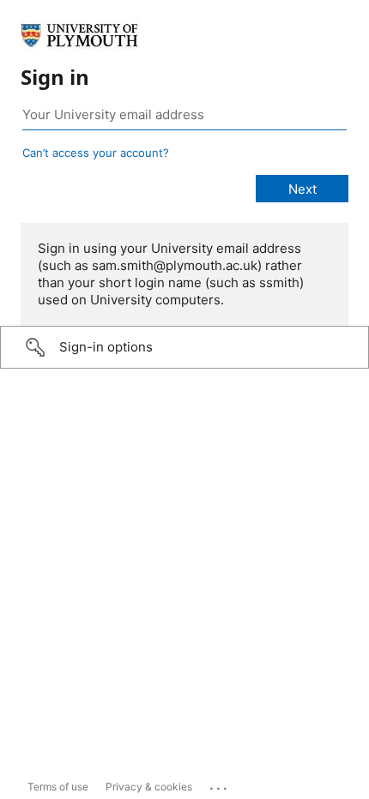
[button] (184, 347)
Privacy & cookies (149, 786)
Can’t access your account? (95, 152)
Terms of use (57, 786)
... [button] (219, 784)
